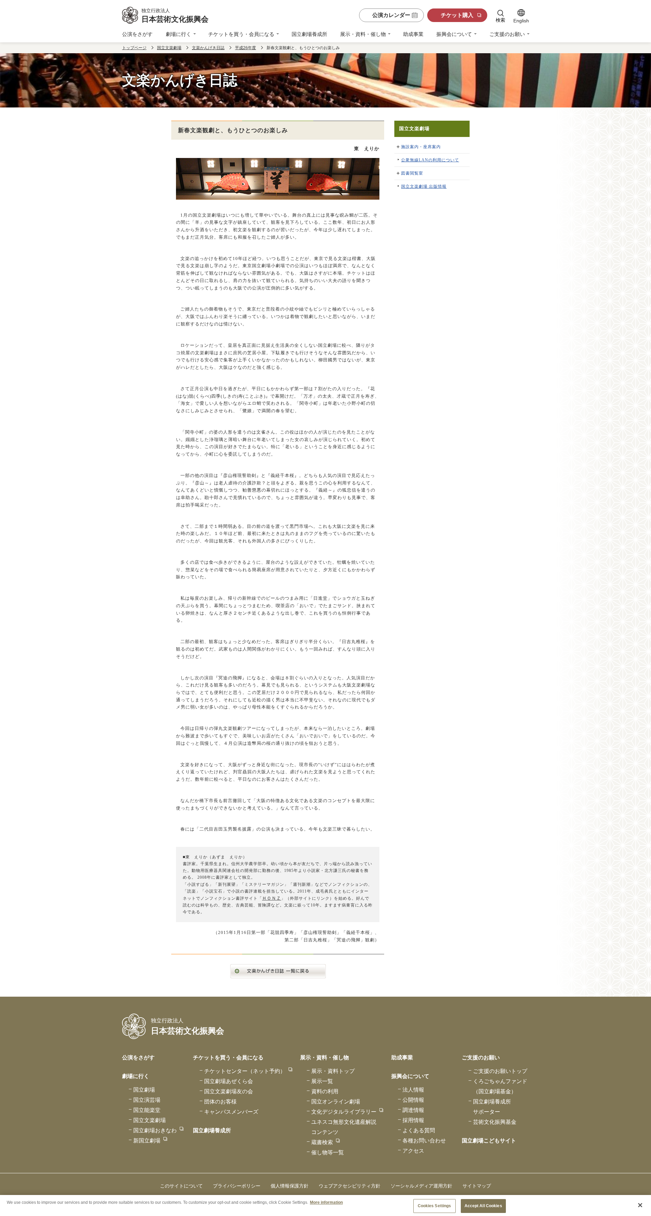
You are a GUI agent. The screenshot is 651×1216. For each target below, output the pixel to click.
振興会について (454, 34)
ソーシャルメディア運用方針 (421, 1186)
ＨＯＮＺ (271, 898)
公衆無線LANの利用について (430, 160)
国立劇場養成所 (309, 34)
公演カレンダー (391, 15)
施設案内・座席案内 (421, 146)
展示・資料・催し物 (363, 34)
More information (326, 1202)
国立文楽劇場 (169, 47)
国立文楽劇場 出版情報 (424, 186)
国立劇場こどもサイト (489, 1140)
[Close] (640, 1205)
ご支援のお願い (507, 34)
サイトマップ (476, 1186)
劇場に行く (178, 34)
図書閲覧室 (412, 173)
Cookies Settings (434, 1205)
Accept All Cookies (483, 1205)
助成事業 (413, 34)
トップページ (134, 47)
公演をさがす (137, 34)
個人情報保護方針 (290, 1186)
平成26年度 (245, 47)
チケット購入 (457, 15)
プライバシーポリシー (236, 1186)
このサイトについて (181, 1186)
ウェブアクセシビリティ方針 (349, 1186)
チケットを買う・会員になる (241, 34)
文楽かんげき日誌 (208, 47)
